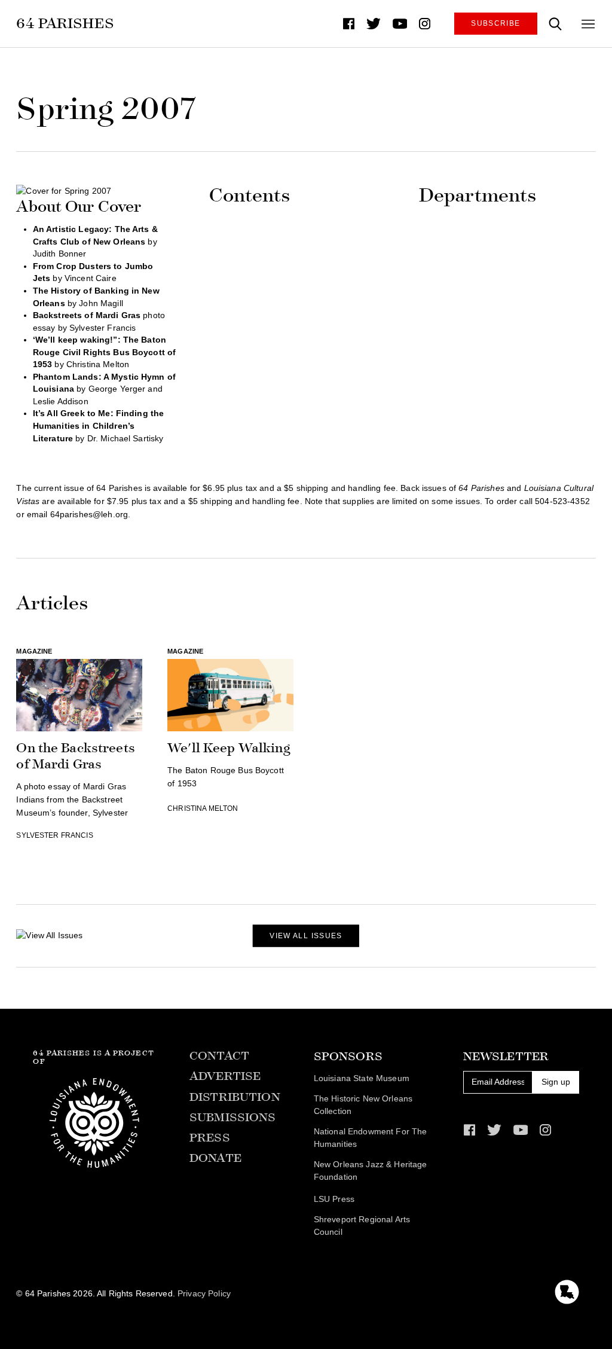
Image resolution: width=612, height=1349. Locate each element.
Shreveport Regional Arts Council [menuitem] (362, 1226)
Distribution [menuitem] (234, 1097)
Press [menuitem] (209, 1137)
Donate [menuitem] (215, 1158)
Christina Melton (202, 808)
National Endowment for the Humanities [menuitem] (370, 1138)
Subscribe (495, 23)
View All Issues (306, 936)
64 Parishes (65, 23)
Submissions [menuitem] (232, 1117)
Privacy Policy (204, 1293)
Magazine (34, 651)
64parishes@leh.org (89, 514)
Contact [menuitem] (219, 1055)
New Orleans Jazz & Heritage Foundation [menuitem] (370, 1171)
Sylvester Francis (54, 835)
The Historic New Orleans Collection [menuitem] (363, 1105)
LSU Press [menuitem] (334, 1199)
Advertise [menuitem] (225, 1076)
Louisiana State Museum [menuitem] (361, 1078)
